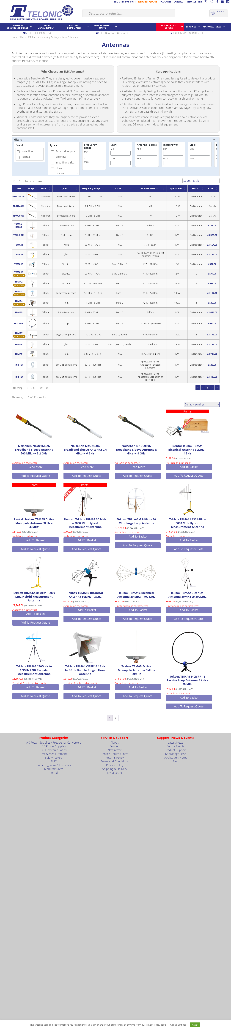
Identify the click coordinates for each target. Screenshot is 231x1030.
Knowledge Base (175, 754)
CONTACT (179, 1)
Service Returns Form (114, 754)
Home (15, 36)
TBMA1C (18, 272)
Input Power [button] (175, 188)
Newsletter (114, 750)
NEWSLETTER (194, 1)
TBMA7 (18, 333)
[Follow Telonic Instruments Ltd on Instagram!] (211, 1)
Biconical (61, 156)
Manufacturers (53, 769)
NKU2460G (19, 206)
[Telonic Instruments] (41, 12)
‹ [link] (202, 387)
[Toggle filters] (214, 139)
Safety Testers (53, 757)
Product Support (175, 750)
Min (86, 151)
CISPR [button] (118, 188)
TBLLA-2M (18, 235)
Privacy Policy (114, 765)
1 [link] (207, 387)
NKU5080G (19, 215)
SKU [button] (18, 188)
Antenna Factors (147, 144)
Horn (59, 168)
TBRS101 (18, 376)
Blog (175, 761)
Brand (19, 145)
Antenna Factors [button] (149, 188)
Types (53, 145)
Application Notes (175, 757)
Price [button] (210, 188)
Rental (54, 773)
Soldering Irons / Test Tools (54, 765)
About (114, 742)
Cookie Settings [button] (178, 1024)
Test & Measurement (53, 754)
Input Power (170, 144)
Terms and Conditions (115, 761)
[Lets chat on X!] (206, 1)
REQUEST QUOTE (147, 1)
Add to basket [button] (189, 467)
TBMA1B (18, 264)
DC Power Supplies (53, 746)
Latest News (175, 742)
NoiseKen (27, 151)
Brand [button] (44, 188)
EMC (22, 36)
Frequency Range (90, 146)
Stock (193, 144)
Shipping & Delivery (114, 769)
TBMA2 (18, 281)
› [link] (212, 387)
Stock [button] (195, 188)
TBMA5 (18, 312)
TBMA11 (18, 244)
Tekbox (26, 156)
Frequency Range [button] (91, 188)
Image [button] (31, 188)
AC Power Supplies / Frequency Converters (53, 742)
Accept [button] (195, 1024)
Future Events (175, 746)
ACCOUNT (165, 1)
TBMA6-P (19, 323)
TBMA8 (18, 344)
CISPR (113, 144)
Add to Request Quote (35, 476)
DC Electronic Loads (53, 750)
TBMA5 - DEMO (18, 225)
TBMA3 (18, 291)
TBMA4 (18, 300)
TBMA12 (18, 254)
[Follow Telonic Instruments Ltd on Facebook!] (216, 1)
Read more (35, 467)
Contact (115, 746)
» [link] (217, 387)
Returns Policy (114, 757)
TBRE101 (18, 364)
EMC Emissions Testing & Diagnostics (46, 36)
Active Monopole (66, 151)
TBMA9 (18, 353)
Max (86, 161)
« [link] (197, 387)
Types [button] (64, 188)
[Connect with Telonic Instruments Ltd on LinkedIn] (228, 1)
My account (114, 773)
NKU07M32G (18, 196)
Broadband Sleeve (66, 162)
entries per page (32, 181)
